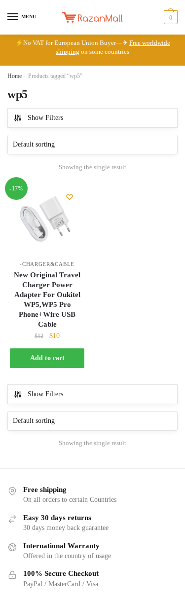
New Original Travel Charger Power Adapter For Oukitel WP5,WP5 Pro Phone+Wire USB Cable (47, 299)
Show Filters (45, 117)
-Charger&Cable (47, 264)
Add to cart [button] (47, 358)
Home (14, 76)
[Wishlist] (69, 196)
